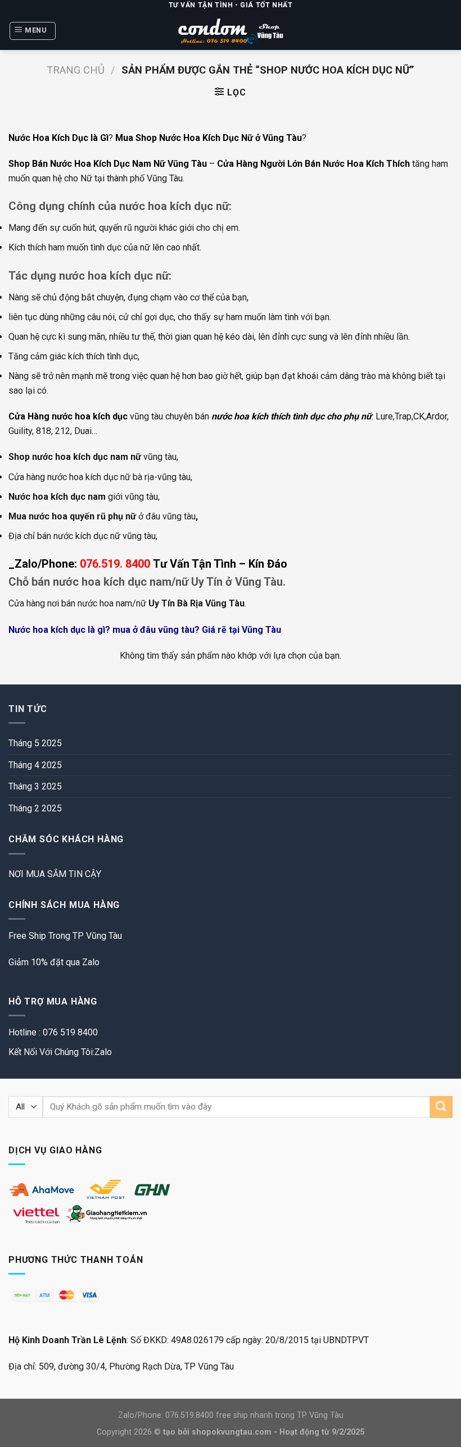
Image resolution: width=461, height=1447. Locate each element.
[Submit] (441, 1107)
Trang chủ (76, 70)
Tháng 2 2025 (35, 808)
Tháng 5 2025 (35, 743)
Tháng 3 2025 (35, 786)
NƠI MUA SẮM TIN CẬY (54, 874)
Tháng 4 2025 (35, 765)
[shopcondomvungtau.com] (230, 30)
